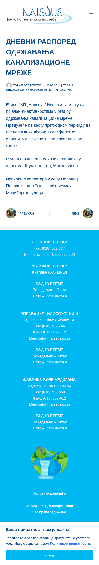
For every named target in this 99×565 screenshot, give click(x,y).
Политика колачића (49, 493)
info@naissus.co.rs (54, 338)
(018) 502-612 (54, 398)
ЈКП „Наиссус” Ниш (56, 506)
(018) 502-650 (53, 392)
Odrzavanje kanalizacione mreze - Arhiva (39, 90)
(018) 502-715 (54, 332)
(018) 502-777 (53, 248)
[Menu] (91, 15)
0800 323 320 (63, 254)
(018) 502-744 (53, 326)
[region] (49, 543)
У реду (49, 555)
